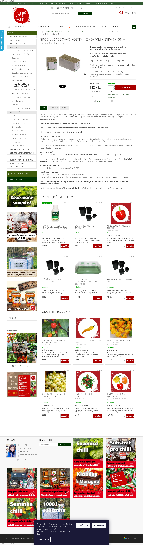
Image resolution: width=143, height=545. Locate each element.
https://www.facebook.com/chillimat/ (28, 456)
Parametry (54, 108)
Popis (44, 108)
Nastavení (44, 539)
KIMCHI (15, 116)
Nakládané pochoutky (20, 119)
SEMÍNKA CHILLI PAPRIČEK (20, 149)
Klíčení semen (17, 80)
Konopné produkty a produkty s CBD (21, 174)
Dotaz (116, 101)
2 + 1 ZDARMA (15, 156)
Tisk (98, 101)
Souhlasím (99, 525)
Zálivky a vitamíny (18, 146)
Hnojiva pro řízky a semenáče (24, 90)
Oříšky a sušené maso (20, 138)
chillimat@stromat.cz (27, 445)
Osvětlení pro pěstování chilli (22, 73)
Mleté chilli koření (18, 131)
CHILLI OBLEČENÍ (16, 167)
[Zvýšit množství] (114, 86)
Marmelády (16, 142)
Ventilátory (16, 105)
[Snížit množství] (114, 88)
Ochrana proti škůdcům (20, 54)
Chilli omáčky (16, 127)
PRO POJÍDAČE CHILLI (18, 112)
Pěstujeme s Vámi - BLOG (39, 27)
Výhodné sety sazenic (19, 44)
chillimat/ (23, 460)
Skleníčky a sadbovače (20, 77)
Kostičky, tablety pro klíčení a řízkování (22, 85)
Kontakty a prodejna (110, 27)
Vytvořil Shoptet (131, 538)
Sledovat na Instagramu (23, 366)
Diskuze (64, 108)
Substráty (15, 58)
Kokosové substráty (19, 65)
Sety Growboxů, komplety (21, 97)
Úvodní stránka (9, 27)
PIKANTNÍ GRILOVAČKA (18, 37)
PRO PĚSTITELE (15, 47)
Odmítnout (83, 525)
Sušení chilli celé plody (20, 134)
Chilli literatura (17, 101)
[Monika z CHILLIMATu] (24, 16)
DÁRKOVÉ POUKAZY (17, 163)
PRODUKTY (19, 27)
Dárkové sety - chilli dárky (21, 160)
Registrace (132, 8)
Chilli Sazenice (16, 40)
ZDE (38, 534)
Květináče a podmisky (20, 93)
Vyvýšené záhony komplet (21, 69)
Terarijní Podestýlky (16, 179)
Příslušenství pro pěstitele (21, 108)
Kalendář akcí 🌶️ (63, 27)
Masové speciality (18, 123)
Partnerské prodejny (85, 27)
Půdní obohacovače (19, 62)
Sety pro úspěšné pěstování (22, 153)
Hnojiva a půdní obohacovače (22, 50)
